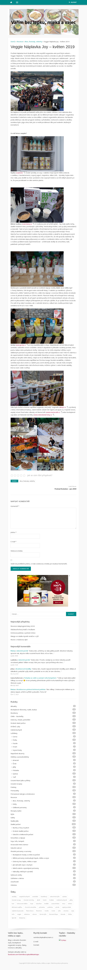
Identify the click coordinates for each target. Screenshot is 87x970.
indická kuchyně (62, 900)
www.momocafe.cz (53, 412)
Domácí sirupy (16, 900)
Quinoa (15, 774)
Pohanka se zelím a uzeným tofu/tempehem (40, 678)
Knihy (15, 804)
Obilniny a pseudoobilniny (20, 757)
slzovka (65, 911)
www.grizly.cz (21, 345)
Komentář (15, 506)
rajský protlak (66, 907)
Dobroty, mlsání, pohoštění (20, 720)
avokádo (35, 896)
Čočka (15, 740)
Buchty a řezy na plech (21, 828)
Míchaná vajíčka (17, 907)
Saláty (13, 818)
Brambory (14, 713)
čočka (70, 914)
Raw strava (29, 911)
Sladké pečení (15, 824)
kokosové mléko (22, 904)
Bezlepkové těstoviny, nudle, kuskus (24, 710)
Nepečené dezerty (17, 753)
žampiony (22, 918)
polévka (50, 907)
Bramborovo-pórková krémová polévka (31, 689)
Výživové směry (16, 875)
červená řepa (53, 914)
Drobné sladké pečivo (21, 831)
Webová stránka (16, 551)
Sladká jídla (14, 821)
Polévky (13, 787)
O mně (35, 941)
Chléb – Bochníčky (17, 716)
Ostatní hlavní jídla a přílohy (20, 780)
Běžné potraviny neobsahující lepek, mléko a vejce (31, 858)
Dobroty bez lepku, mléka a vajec (25, 861)
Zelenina (14, 885)
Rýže (12, 814)
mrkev (70, 904)
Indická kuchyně (16, 730)
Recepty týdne (16, 811)
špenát (14, 918)
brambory (44, 896)
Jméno (13, 532)
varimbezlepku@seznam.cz (43, 937)
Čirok (14, 764)
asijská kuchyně (24, 896)
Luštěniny (14, 733)
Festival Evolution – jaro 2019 (65, 489)
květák (46, 904)
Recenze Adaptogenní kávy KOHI (23, 626)
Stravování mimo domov (19, 844)
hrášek (51, 900)
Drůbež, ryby (15, 726)
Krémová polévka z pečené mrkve (23, 633)
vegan (19, 914)
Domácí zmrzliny (29, 900)
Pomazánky (15, 791)
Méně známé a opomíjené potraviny (26, 868)
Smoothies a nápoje (18, 838)
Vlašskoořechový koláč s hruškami (23, 629)
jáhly (71, 900)
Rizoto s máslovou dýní (19, 640)
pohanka (42, 907)
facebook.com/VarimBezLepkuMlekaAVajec (24, 954)
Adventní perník (22, 651)
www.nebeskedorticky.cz (43, 415)
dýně (38, 900)
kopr (31, 904)
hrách (45, 900)
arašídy (14, 896)
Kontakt (36, 945)
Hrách (15, 747)
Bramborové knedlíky (23, 669)
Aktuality (14, 706)
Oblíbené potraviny (20, 807)
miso (63, 904)
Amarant (16, 760)
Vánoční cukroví (16, 848)
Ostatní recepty (16, 784)
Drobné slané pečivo (18, 723)
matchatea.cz (27, 224)
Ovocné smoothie (30, 907)
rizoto (53, 911)
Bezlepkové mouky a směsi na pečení (26, 855)
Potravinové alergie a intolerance (23, 794)
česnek (63, 914)
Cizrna (15, 737)
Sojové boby (17, 750)
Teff (14, 777)
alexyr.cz (63, 407)
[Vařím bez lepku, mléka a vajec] (43, 22)
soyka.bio (19, 173)
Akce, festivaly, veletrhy (33, 41)
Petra (13, 651)
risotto (47, 911)
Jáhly (14, 767)
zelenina (27, 914)
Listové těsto (55, 904)
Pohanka (16, 770)
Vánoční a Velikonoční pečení (23, 834)
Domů (13, 41)
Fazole (15, 743)
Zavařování (15, 882)
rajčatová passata (17, 911)
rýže (59, 911)
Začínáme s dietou (17, 878)
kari (13, 904)
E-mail (13, 542)
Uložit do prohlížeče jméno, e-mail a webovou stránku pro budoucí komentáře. (39, 564)
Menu (16, 2)
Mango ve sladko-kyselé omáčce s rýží (25, 636)
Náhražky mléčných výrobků (23, 871)
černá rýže (43, 914)
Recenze (20, 41)
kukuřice (39, 904)
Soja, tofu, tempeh (17, 841)
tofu (13, 914)
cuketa (64, 896)
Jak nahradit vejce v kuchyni (22, 865)
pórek (57, 907)
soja (72, 911)
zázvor (34, 914)
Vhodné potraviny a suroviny (21, 851)
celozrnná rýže (55, 896)
